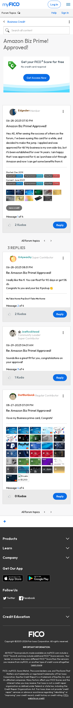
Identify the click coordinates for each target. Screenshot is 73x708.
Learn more (36, 665)
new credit (14, 208)
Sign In (64, 12)
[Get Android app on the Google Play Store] (38, 578)
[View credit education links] (67, 616)
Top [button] (4, 521)
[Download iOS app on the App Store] (13, 578)
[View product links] (67, 538)
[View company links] (67, 557)
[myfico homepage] (11, 4)
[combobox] (36, 30)
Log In (54, 4)
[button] (63, 110)
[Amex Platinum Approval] (45, 240)
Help (54, 12)
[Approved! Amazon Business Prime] (51, 240)
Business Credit (16, 21)
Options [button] (69, 22)
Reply (59, 225)
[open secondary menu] (68, 4)
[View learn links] (67, 548)
